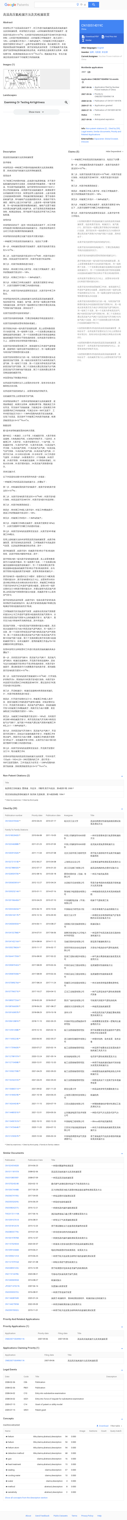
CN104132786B (12, 932)
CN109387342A (12, 965)
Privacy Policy (87, 1516)
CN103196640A (12, 900)
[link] (9, 1436)
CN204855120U (12, 1268)
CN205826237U (12, 1208)
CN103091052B (12, 853)
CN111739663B (12, 1047)
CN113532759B (12, 1071)
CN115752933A (12, 1244)
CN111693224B (12, 1039)
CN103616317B (12, 915)
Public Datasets (61, 1516)
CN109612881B (12, 1021)
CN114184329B (12, 1095)
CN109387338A (12, 974)
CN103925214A (12, 891)
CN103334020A (12, 909)
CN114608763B (12, 1298)
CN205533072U (12, 1292)
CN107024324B (12, 1183)
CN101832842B (12, 835)
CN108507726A (12, 1000)
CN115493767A (12, 1121)
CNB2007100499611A (14, 1339)
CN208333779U (12, 1232)
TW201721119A (12, 1214)
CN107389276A (12, 983)
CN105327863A (12, 947)
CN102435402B (12, 1165)
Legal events (87, 131)
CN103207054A (12, 821)
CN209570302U (12, 1310)
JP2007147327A (12, 1286)
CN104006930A (12, 924)
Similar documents (102, 131)
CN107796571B (12, 991)
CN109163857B (12, 1012)
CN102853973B (12, 874)
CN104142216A (12, 941)
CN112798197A (12, 1056)
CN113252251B (12, 1080)
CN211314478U (12, 1274)
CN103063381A (12, 882)
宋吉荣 (105, 52)
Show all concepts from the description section (26, 1498)
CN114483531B (12, 1112)
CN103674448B (12, 1190)
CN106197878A (12, 1238)
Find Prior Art (111, 36)
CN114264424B (12, 1103)
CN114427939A (12, 1304)
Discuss (85, 142)
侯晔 (92, 52)
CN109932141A (12, 1256)
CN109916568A (12, 1250)
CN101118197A (12, 1171)
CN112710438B (12, 1062)
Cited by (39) (114, 128)
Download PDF (92, 36)
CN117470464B (12, 1127)
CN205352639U (12, 1202)
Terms (74, 1516)
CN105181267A (12, 1226)
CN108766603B (12, 1006)
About (28, 1516)
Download (103, 1426)
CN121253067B (12, 1136)
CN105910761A (12, 1220)
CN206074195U (12, 1196)
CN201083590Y (12, 1177)
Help (99, 1516)
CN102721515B (12, 862)
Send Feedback (42, 1516)
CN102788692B (12, 868)
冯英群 (98, 52)
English (100, 48)
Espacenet (99, 139)
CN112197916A (12, 1262)
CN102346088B (12, 844)
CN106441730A (12, 956)
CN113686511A (12, 1089)
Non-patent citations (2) (96, 128)
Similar (88, 40)
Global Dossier (111, 139)
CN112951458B (12, 1030)
